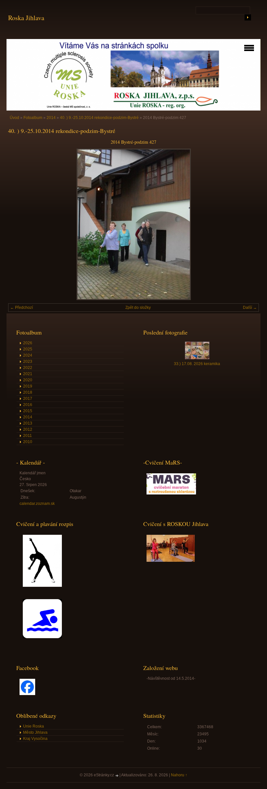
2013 (27, 423)
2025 (27, 349)
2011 (27, 435)
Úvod (14, 117)
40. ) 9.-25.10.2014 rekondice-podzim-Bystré (99, 117)
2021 (27, 374)
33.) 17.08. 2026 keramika (197, 364)
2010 (27, 442)
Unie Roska (33, 726)
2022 (27, 367)
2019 (27, 386)
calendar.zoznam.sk (37, 503)
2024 (27, 355)
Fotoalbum (32, 117)
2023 (27, 361)
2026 (27, 343)
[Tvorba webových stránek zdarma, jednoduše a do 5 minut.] (117, 775)
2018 (27, 392)
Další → (250, 307)
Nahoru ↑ (179, 775)
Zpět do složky (138, 307)
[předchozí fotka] (18, 224)
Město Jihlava (35, 732)
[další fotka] (248, 224)
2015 (27, 411)
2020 (27, 380)
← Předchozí (21, 307)
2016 (27, 404)
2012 (27, 429)
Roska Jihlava (26, 17)
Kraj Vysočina (35, 738)
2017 (27, 398)
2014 (51, 117)
